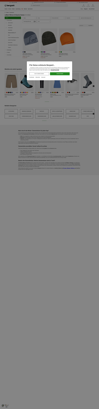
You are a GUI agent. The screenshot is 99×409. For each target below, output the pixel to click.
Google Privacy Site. (55, 70)
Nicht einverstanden (39, 73)
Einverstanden (60, 73)
